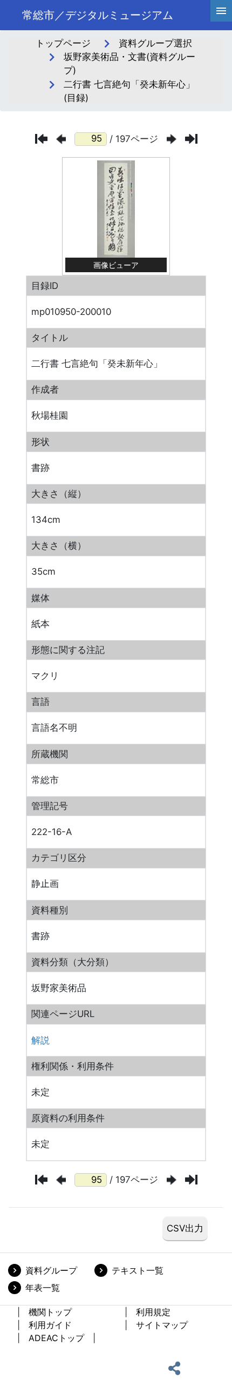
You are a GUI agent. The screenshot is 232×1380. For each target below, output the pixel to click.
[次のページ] (171, 139)
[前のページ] (61, 139)
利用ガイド (50, 1325)
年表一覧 (42, 1287)
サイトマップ (162, 1325)
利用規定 (153, 1312)
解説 (40, 1040)
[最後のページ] (191, 139)
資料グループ (51, 1270)
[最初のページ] (41, 139)
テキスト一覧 (137, 1270)
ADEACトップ (56, 1337)
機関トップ (50, 1312)
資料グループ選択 (155, 43)
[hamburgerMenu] (221, 11)
